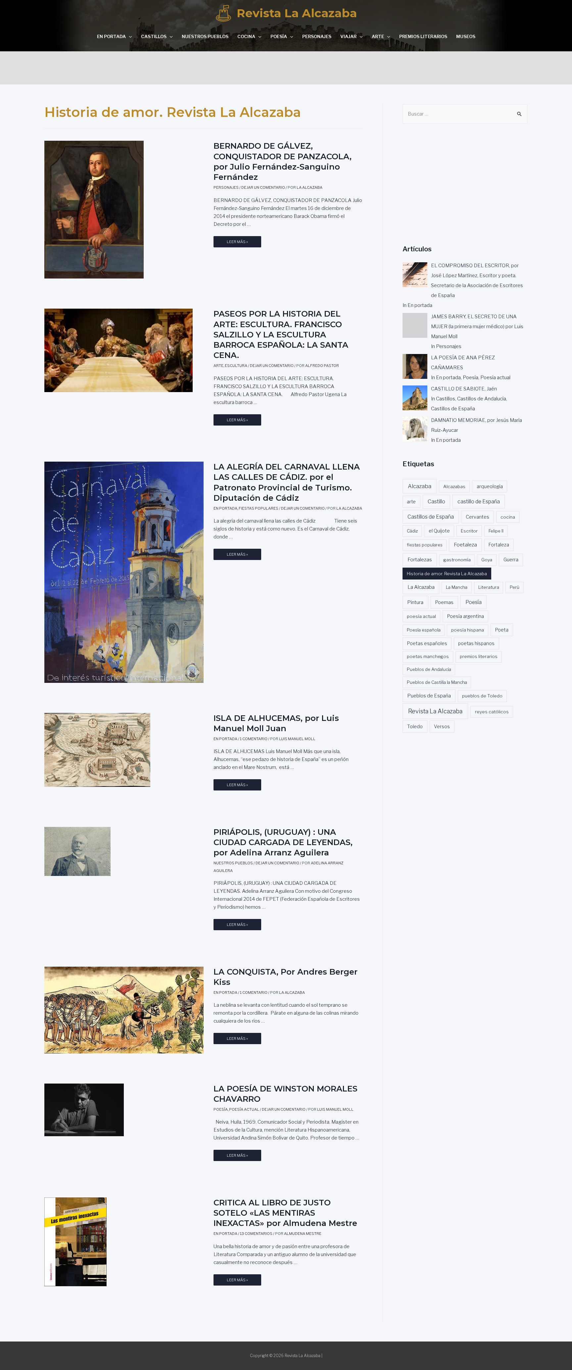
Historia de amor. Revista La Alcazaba (447, 573)
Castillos (154, 36)
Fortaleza (499, 544)
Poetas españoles (427, 643)
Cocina (246, 36)
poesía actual (421, 616)
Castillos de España (430, 517)
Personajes (316, 36)
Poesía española (424, 630)
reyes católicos (492, 711)
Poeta (501, 630)
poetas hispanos (476, 643)
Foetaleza (465, 544)
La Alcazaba (421, 587)
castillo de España (478, 501)
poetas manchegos (428, 656)
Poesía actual (244, 1109)
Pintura (415, 602)
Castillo (436, 501)
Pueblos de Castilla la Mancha (437, 682)
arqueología (490, 486)
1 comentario (253, 738)
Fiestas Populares (258, 508)
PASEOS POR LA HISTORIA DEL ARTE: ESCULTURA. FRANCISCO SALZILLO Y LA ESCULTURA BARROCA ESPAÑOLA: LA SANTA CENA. (281, 334)
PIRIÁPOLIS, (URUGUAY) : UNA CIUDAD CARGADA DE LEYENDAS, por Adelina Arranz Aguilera (283, 842)
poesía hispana (467, 630)
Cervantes (477, 517)
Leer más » (237, 243)
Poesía (278, 36)
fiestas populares (425, 544)
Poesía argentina (465, 616)
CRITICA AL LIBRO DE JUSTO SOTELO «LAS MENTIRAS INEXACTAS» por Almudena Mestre (285, 1213)
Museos (465, 36)
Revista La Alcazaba (297, 13)
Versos (442, 726)
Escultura (236, 365)
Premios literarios (423, 36)
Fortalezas (419, 559)
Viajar (348, 36)
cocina (508, 517)
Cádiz (412, 530)
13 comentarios (256, 1233)
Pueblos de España (429, 696)
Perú (514, 587)
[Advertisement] (286, 66)
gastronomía (457, 559)
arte (411, 501)
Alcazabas (454, 486)
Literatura (488, 587)
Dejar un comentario (263, 187)
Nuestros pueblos (205, 36)
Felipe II (496, 530)
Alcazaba (419, 486)
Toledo (415, 727)
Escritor (469, 530)
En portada (111, 36)
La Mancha (456, 587)
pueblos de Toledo (482, 695)
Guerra (510, 560)
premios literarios (479, 656)
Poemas (444, 602)
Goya (486, 559)
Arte (378, 36)
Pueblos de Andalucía (429, 669)
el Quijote (439, 530)
